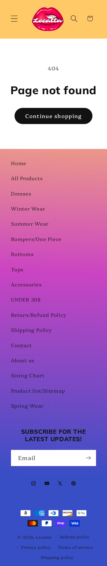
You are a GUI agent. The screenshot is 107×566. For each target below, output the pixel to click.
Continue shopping (53, 115)
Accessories (26, 284)
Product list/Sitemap (38, 390)
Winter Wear (28, 208)
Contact (21, 345)
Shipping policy (57, 557)
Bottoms (22, 254)
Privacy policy (36, 547)
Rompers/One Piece (36, 238)
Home (18, 163)
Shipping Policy (31, 329)
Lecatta (44, 537)
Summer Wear (30, 223)
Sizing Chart (27, 375)
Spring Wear (27, 405)
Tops (17, 269)
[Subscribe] (88, 458)
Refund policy (74, 536)
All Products (27, 178)
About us (22, 360)
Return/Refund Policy (38, 314)
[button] (14, 18)
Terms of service (75, 547)
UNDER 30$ (26, 299)
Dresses (21, 193)
